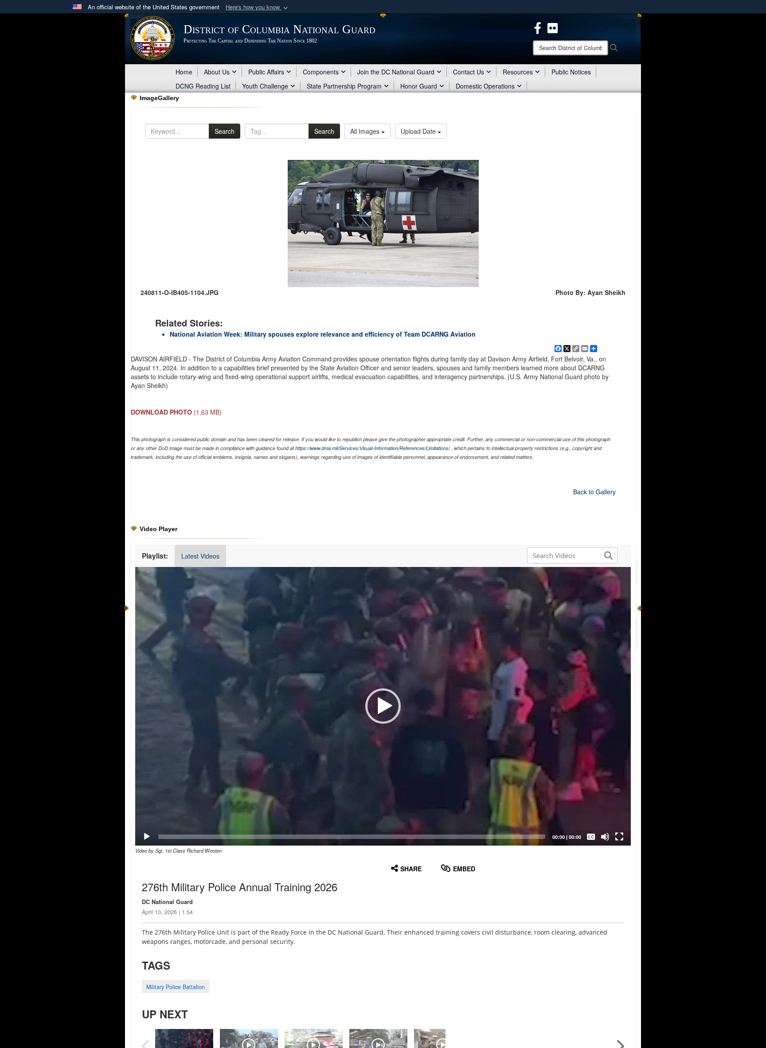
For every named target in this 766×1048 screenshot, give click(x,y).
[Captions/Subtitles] (590, 836)
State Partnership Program (344, 86)
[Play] (146, 836)
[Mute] (605, 836)
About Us (217, 71)
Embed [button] (464, 868)
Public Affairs (266, 71)
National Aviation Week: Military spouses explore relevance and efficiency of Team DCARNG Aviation (323, 334)
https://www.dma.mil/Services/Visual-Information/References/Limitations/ (372, 448)
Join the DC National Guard (395, 71)
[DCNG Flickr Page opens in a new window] (552, 27)
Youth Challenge (265, 86)
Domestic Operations (485, 86)
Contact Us (468, 71)
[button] (257, 7)
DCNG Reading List (203, 86)
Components (321, 71)
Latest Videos (200, 555)
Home (184, 71)
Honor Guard (418, 86)
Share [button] (411, 868)
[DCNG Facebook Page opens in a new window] (537, 27)
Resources (518, 71)
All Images (365, 131)
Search (224, 131)
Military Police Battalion (175, 987)
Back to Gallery (594, 491)
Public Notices (571, 71)
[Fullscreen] (619, 836)
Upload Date (419, 131)
